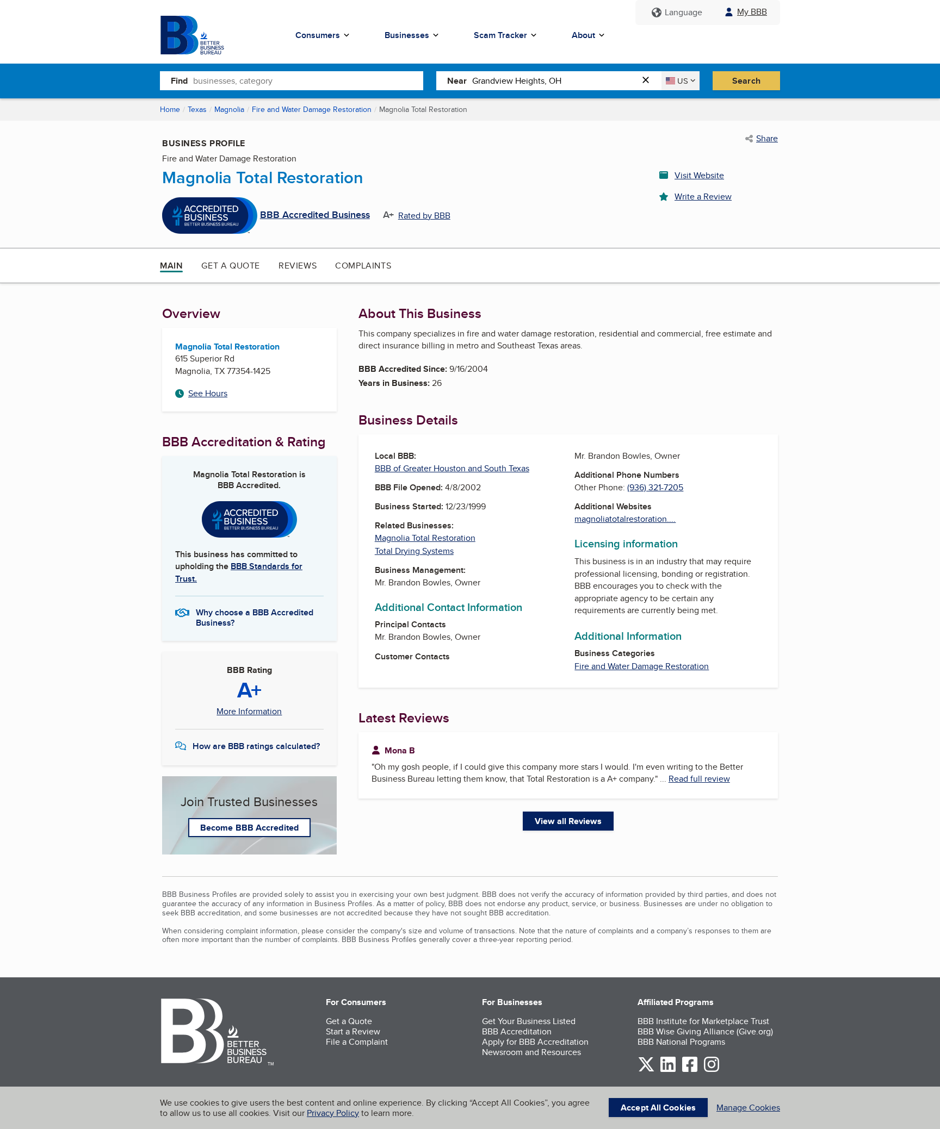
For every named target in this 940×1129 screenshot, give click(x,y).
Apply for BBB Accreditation (535, 1042)
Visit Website (699, 175)
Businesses (407, 35)
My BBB (752, 12)
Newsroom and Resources (531, 1052)
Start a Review (353, 1031)
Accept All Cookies (658, 1107)
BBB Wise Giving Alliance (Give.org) (705, 1031)
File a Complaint (357, 1042)
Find (179, 80)
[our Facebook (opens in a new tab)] (689, 1070)
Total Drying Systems (414, 551)
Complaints (363, 265)
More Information (249, 712)
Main (171, 265)
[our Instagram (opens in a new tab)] (711, 1070)
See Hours (207, 393)
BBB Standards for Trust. (238, 572)
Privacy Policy (333, 1113)
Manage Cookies (748, 1107)
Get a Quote (230, 265)
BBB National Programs (681, 1042)
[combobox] (308, 80)
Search (746, 80)
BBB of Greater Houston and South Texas (452, 468)
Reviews (298, 265)
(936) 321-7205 (655, 487)
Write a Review (703, 196)
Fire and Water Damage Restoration (312, 109)
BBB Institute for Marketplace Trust (703, 1021)
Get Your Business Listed (529, 1021)
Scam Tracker (500, 35)
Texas (197, 109)
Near (457, 80)
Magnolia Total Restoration (425, 538)
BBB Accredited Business (315, 215)
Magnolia (229, 109)
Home (170, 109)
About (583, 35)
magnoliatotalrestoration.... (625, 519)
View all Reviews (568, 821)
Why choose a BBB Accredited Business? (254, 617)
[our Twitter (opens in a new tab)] (646, 1070)
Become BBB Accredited (249, 827)
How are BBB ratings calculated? (256, 746)
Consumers (317, 35)
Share (767, 138)
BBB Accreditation (517, 1031)
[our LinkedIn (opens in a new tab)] (668, 1070)
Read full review (699, 778)
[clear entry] (648, 80)
